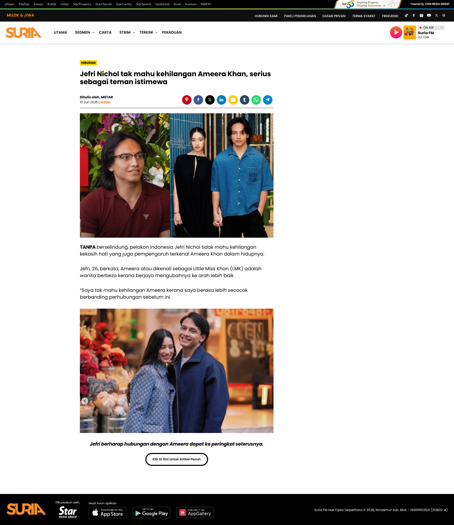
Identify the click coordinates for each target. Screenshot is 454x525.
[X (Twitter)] (436, 15)
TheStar (24, 4)
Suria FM (426, 32)
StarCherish (103, 4)
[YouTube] (429, 15)
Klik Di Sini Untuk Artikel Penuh (177, 459)
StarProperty (82, 4)
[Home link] (23, 32)
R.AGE (52, 4)
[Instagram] (421, 15)
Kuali (177, 4)
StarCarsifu (124, 4)
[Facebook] (414, 15)
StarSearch (143, 4)
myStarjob (162, 4)
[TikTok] (406, 15)
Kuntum (190, 4)
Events (38, 4)
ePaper (9, 4)
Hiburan (88, 63)
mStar (65, 4)
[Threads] (444, 15)
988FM (205, 4)
